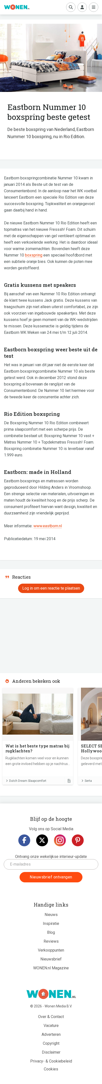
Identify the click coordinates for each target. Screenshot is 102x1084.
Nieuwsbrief (51, 959)
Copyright (51, 1043)
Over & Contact (51, 1016)
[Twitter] (42, 840)
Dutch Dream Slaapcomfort (27, 781)
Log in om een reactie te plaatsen (51, 588)
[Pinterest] (78, 840)
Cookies (51, 1069)
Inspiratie (51, 923)
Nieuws (51, 914)
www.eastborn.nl (47, 526)
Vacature (51, 1025)
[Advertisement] (37, 634)
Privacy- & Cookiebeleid (51, 1061)
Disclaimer (51, 1052)
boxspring (33, 255)
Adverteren (51, 1034)
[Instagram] (60, 840)
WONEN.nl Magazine (51, 968)
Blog (51, 932)
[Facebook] (24, 840)
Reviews (51, 941)
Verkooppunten (51, 950)
